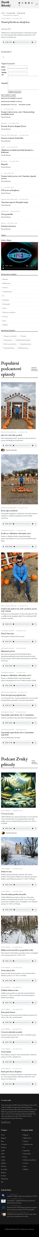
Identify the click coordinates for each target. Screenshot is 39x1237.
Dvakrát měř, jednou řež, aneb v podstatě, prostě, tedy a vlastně (19, 610)
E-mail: (3, 70)
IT (3, 296)
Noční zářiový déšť (8, 970)
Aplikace (3, 1163)
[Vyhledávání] (19, 5)
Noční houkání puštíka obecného (13, 894)
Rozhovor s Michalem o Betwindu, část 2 (16, 675)
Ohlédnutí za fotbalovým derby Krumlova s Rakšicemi (17, 151)
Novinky (3, 1166)
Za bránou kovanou (8, 226)
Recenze (5, 317)
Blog (2, 1141)
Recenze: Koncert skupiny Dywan (13, 126)
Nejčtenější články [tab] (8, 95)
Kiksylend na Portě (8, 651)
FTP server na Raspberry (10, 190)
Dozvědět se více (5, 1122)
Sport (4, 321)
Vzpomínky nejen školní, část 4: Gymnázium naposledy (17, 733)
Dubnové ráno (6, 871)
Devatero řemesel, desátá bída (12, 138)
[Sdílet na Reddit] (29, 3)
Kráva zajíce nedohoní (9, 510)
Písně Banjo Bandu (9, 348)
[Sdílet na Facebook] (19, 3)
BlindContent (7, 283)
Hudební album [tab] (25, 104)
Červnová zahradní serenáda (11, 1032)
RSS (2, 1182)
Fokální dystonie (7, 292)
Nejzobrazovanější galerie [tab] (11, 101)
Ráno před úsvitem (8, 1012)
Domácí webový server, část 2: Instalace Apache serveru (18, 177)
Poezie (4, 308)
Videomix (23, 336)
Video (2, 1154)
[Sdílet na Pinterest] (25, 3)
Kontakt (3, 1176)
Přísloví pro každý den (9, 312)
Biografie (4, 164)
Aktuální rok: (3, 73)
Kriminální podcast (25, 344)
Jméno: (3, 67)
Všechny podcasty (34, 368)
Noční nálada (6, 1052)
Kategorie (4, 1144)
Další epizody (34, 761)
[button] (36, 4)
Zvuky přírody (21, 13)
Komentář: (4, 83)
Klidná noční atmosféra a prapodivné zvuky (17, 950)
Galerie (3, 1160)
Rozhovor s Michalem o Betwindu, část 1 (16, 533)
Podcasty (3, 1147)
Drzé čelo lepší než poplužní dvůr (13, 695)
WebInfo (5, 325)
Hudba (3, 1157)
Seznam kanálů (11, 13)
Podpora (3, 1172)
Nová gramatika (7, 214)
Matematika (6, 304)
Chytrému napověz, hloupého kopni (14, 202)
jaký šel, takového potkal (11, 435)
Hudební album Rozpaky (23, 340)
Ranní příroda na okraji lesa (11, 1071)
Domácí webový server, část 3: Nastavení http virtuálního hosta (17, 113)
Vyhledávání (4, 1179)
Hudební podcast (23, 348)
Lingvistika (6, 300)
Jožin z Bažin (6, 240)
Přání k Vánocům (7, 633)
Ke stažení (4, 1169)
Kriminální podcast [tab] (9, 104)
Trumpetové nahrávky (10, 336)
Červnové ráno (7, 813)
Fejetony (5, 287)
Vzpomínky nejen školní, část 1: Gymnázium (17, 715)
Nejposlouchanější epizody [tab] (11, 98)
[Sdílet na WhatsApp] (32, 3)
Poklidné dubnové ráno (9, 990)
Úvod (3, 13)
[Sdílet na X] (22, 3)
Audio (3, 1151)
